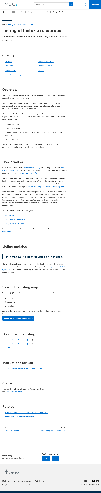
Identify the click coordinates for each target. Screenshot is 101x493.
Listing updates (10, 70)
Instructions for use (45, 65)
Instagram (93, 481)
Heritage (21, 12)
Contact (41, 70)
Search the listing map (13, 74)
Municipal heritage (12, 430)
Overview (8, 61)
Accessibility (32, 485)
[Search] (71, 4)
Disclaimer (17, 485)
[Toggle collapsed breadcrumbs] (14, 12)
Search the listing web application (17, 318)
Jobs (13, 481)
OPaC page (6, 231)
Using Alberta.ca (7, 485)
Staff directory (40, 481)
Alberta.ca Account (85, 4)
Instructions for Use (31, 167)
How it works (9, 65)
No (57, 459)
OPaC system (9, 215)
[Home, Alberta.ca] (9, 4)
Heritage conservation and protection (38, 12)
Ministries (6, 481)
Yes (47, 459)
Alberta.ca (48, 471)
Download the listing (46, 61)
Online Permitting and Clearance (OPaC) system (46, 186)
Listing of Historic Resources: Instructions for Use (23, 368)
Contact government (25, 481)
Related (41, 74)
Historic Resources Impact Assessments (19, 416)
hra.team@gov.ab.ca (14, 391)
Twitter (89, 481)
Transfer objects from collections (53, 430)
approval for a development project (26, 412)
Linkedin (97, 481)
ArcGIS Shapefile (11, 348)
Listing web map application (15, 219)
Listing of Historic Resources (15, 223)
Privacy (25, 485)
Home (6, 12)
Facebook (85, 481)
